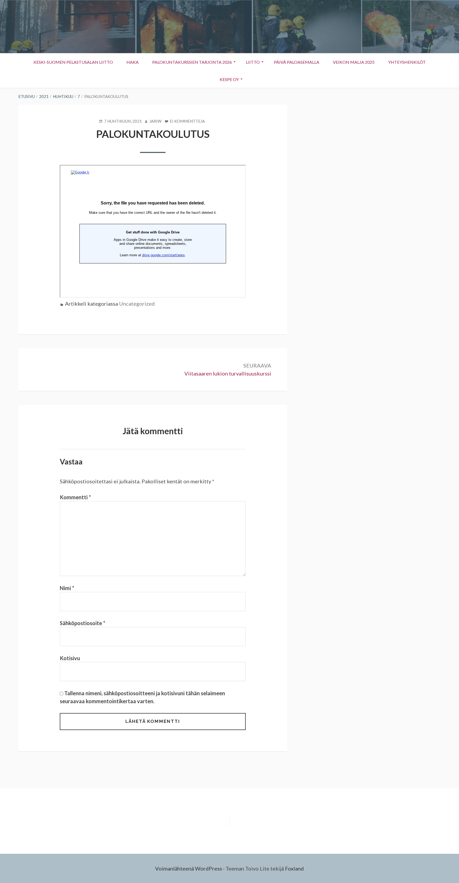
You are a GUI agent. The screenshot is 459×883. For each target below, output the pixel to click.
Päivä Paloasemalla (296, 62)
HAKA (132, 62)
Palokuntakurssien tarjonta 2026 (192, 62)
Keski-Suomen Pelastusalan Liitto (73, 62)
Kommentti (75, 497)
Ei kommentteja (187, 121)
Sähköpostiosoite (82, 623)
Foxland (294, 868)
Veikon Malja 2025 (354, 62)
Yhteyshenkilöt (404, 63)
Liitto (250, 63)
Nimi (67, 588)
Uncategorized (137, 303)
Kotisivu (70, 658)
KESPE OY (226, 80)
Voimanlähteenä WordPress (188, 868)
